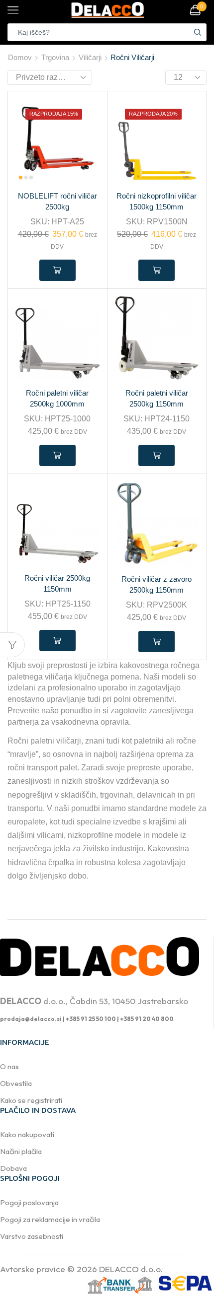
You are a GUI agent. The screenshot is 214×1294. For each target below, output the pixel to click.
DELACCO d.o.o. (131, 1269)
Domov (20, 57)
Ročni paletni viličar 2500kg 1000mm (57, 398)
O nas (9, 1066)
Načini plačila (21, 1151)
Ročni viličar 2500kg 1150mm (57, 583)
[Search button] (197, 32)
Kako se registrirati (31, 1100)
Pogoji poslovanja (29, 1202)
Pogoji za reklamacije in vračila (50, 1219)
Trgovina (55, 57)
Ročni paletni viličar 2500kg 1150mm (156, 398)
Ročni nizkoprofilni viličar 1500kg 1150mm (156, 201)
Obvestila (16, 1083)
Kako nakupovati (27, 1134)
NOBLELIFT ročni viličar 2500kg (57, 201)
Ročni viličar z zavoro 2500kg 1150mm (156, 584)
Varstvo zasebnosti (31, 1236)
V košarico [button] (57, 270)
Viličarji (90, 57)
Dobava (13, 1168)
